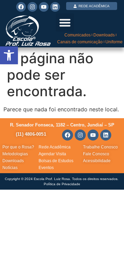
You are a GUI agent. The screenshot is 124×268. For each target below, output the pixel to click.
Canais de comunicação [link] (80, 42)
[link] (9, 55)
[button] (65, 22)
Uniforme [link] (114, 42)
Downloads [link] (104, 35)
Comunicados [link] (77, 35)
